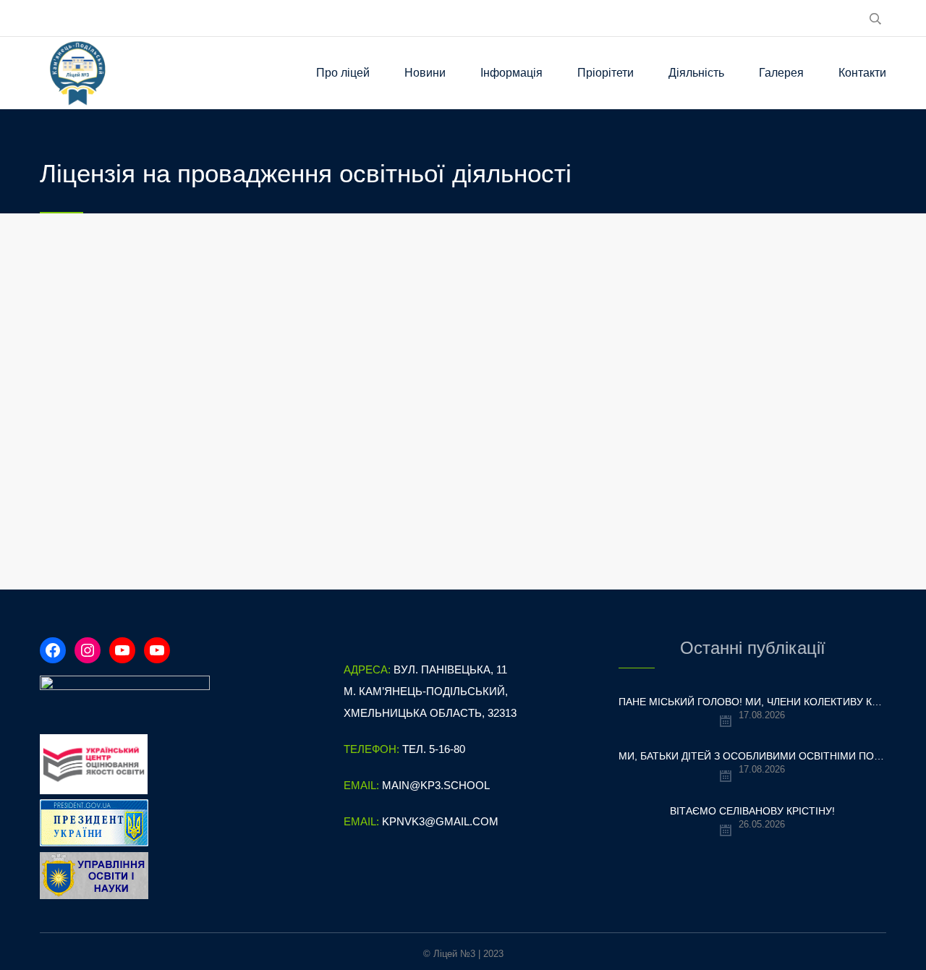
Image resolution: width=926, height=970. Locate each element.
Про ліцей (343, 73)
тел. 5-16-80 (433, 749)
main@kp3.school (436, 785)
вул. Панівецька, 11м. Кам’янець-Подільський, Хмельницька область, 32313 (430, 691)
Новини (425, 73)
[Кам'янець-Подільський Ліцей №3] (78, 73)
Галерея (781, 73)
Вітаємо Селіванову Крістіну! (752, 811)
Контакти (862, 73)
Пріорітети (605, 73)
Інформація (511, 73)
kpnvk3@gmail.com (440, 821)
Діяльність (696, 73)
